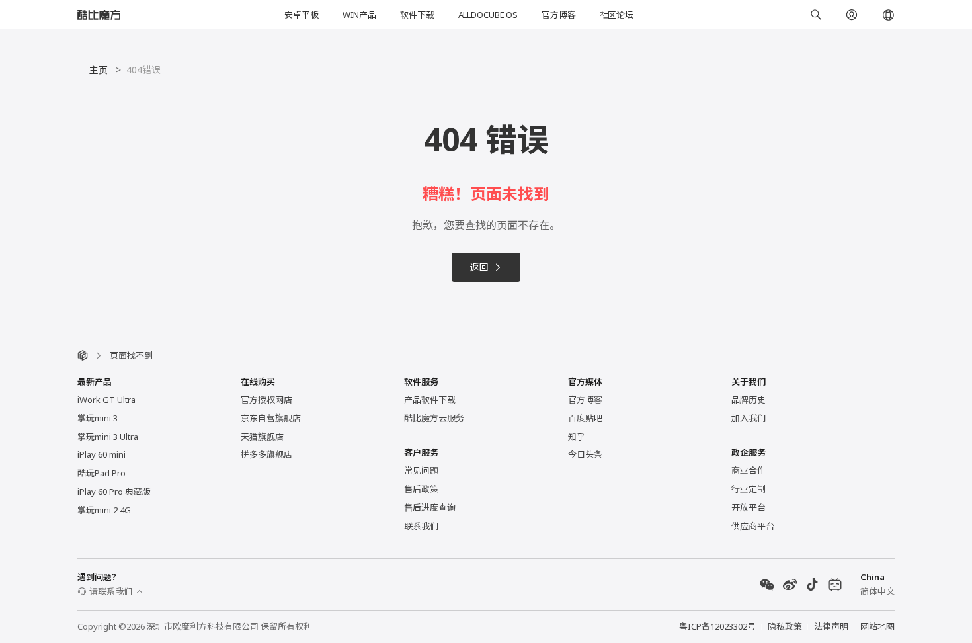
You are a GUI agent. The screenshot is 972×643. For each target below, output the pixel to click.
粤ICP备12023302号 (717, 626)
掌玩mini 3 (97, 418)
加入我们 (748, 418)
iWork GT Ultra (106, 400)
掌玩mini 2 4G (104, 510)
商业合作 (748, 470)
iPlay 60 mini (101, 454)
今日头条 (585, 454)
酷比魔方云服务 (434, 418)
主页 (98, 70)
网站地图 (877, 626)
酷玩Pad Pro (101, 473)
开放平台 (748, 507)
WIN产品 (359, 15)
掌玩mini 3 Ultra (107, 437)
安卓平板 (301, 15)
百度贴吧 (585, 418)
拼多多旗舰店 (266, 454)
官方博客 (558, 15)
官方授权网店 (266, 400)
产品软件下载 (430, 400)
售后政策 (421, 489)
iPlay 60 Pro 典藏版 (114, 491)
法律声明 (831, 626)
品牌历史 (748, 400)
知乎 (576, 437)
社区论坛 (616, 15)
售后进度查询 (430, 507)
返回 (479, 267)
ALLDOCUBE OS (488, 15)
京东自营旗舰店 (271, 418)
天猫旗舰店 (262, 437)
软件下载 (417, 15)
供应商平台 (752, 526)
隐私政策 (785, 626)
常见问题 (421, 470)
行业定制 (748, 489)
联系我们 (421, 526)
